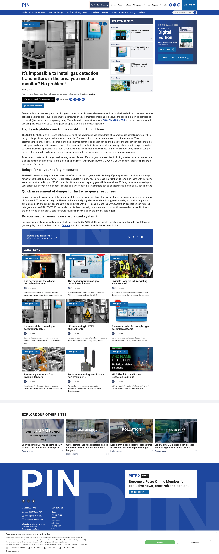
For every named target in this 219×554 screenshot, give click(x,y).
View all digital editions (174, 57)
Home (53, 512)
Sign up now (189, 5)
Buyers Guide (56, 515)
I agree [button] (160, 542)
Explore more (28, 451)
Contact (147, 5)
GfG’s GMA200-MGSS (114, 120)
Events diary (56, 526)
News (53, 518)
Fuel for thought (56, 12)
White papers (138, 5)
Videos (113, 5)
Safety (142, 12)
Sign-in (155, 5)
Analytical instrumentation (34, 12)
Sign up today (137, 492)
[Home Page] (25, 5)
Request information (34, 106)
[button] (6, 547)
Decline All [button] (194, 542)
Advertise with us (124, 5)
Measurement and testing (123, 12)
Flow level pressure (99, 12)
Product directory (101, 5)
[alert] (109, 542)
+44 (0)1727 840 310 (33, 516)
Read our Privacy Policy (79, 544)
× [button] (216, 533)
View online (165, 49)
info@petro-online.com (34, 519)
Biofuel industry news (77, 12)
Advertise (55, 523)
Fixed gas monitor (87, 94)
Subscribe (163, 5)
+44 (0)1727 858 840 (33, 512)
